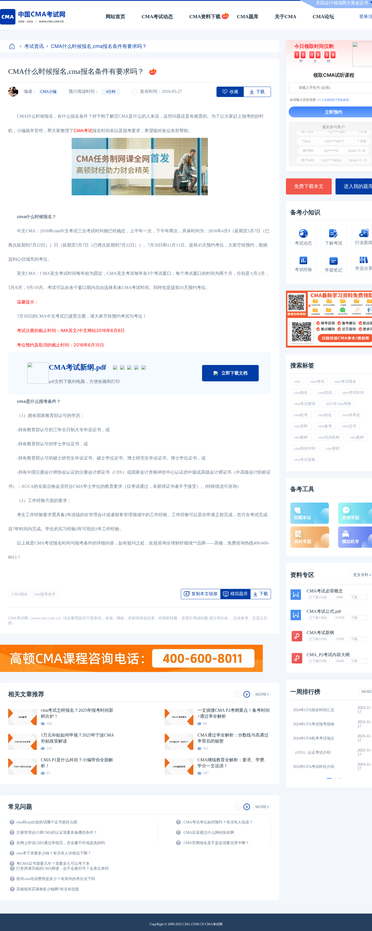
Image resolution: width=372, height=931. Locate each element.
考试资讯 (34, 46)
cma (297, 381)
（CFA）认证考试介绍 (314, 752)
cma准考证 (351, 415)
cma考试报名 (345, 381)
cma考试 (317, 381)
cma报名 (301, 393)
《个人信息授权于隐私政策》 (333, 99)
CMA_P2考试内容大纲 (328, 655)
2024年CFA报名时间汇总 (316, 710)
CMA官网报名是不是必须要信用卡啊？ (216, 843)
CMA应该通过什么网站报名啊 (209, 832)
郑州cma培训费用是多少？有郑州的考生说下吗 (55, 879)
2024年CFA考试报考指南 (316, 724)
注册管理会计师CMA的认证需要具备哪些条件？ (56, 832)
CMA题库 (247, 16)
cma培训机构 (329, 437)
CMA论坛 (323, 16)
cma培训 (325, 393)
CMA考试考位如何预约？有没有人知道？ (218, 822)
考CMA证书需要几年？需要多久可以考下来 (53, 864)
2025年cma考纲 (338, 404)
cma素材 (357, 437)
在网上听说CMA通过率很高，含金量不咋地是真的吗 (60, 843)
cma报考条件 (45, 594)
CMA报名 (20, 594)
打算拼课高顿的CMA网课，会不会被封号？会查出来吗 (62, 868)
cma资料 (301, 426)
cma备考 (325, 426)
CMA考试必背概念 (325, 591)
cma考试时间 (353, 393)
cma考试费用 (304, 404)
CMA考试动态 (157, 16)
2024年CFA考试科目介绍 (316, 767)
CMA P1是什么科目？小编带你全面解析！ (77, 762)
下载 (354, 597)
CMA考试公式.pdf (324, 611)
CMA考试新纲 (320, 633)
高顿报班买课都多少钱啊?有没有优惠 (47, 889)
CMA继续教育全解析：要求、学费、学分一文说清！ (233, 762)
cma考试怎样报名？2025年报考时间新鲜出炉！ (77, 713)
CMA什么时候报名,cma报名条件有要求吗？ (99, 46)
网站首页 (115, 16)
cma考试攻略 (304, 460)
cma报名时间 (304, 448)
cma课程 (333, 448)
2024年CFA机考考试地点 (316, 738)
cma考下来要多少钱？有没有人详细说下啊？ (53, 853)
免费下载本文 (309, 186)
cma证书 (349, 426)
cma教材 (301, 437)
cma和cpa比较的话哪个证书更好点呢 (46, 822)
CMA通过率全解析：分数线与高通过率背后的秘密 (233, 738)
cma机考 (301, 415)
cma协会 (325, 415)
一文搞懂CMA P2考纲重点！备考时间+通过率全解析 (233, 713)
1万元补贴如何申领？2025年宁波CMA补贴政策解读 (77, 738)
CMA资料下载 (205, 16)
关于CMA (285, 16)
